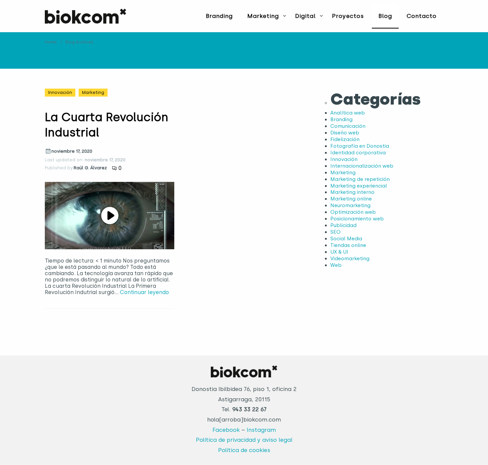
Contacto (422, 16)
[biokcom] (85, 16)
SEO (335, 232)
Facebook (226, 429)
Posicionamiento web (357, 219)
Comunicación (348, 126)
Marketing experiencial (358, 186)
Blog (385, 16)
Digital (305, 16)
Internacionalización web (361, 166)
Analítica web (347, 113)
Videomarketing (349, 259)
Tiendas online (348, 245)
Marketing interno (352, 192)
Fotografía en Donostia (359, 146)
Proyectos (348, 16)
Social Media (346, 239)
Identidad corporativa (358, 153)
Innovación (60, 92)
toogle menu (284, 15)
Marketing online (351, 199)
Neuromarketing (350, 205)
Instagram (261, 429)
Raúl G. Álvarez (90, 167)
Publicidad (343, 225)
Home (51, 42)
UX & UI (339, 252)
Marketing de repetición (360, 179)
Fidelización (345, 139)
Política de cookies (244, 450)
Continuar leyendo (144, 292)
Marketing (263, 16)
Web (336, 265)
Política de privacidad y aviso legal (244, 439)
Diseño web (344, 133)
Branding (219, 16)
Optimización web (353, 212)
